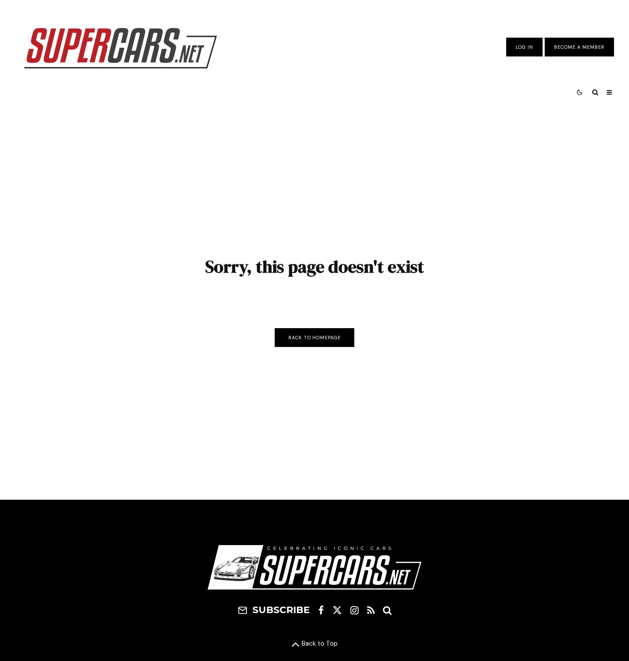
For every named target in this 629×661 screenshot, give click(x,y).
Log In (524, 47)
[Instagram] (354, 610)
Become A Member (579, 47)
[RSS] (371, 610)
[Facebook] (321, 610)
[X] (337, 610)
